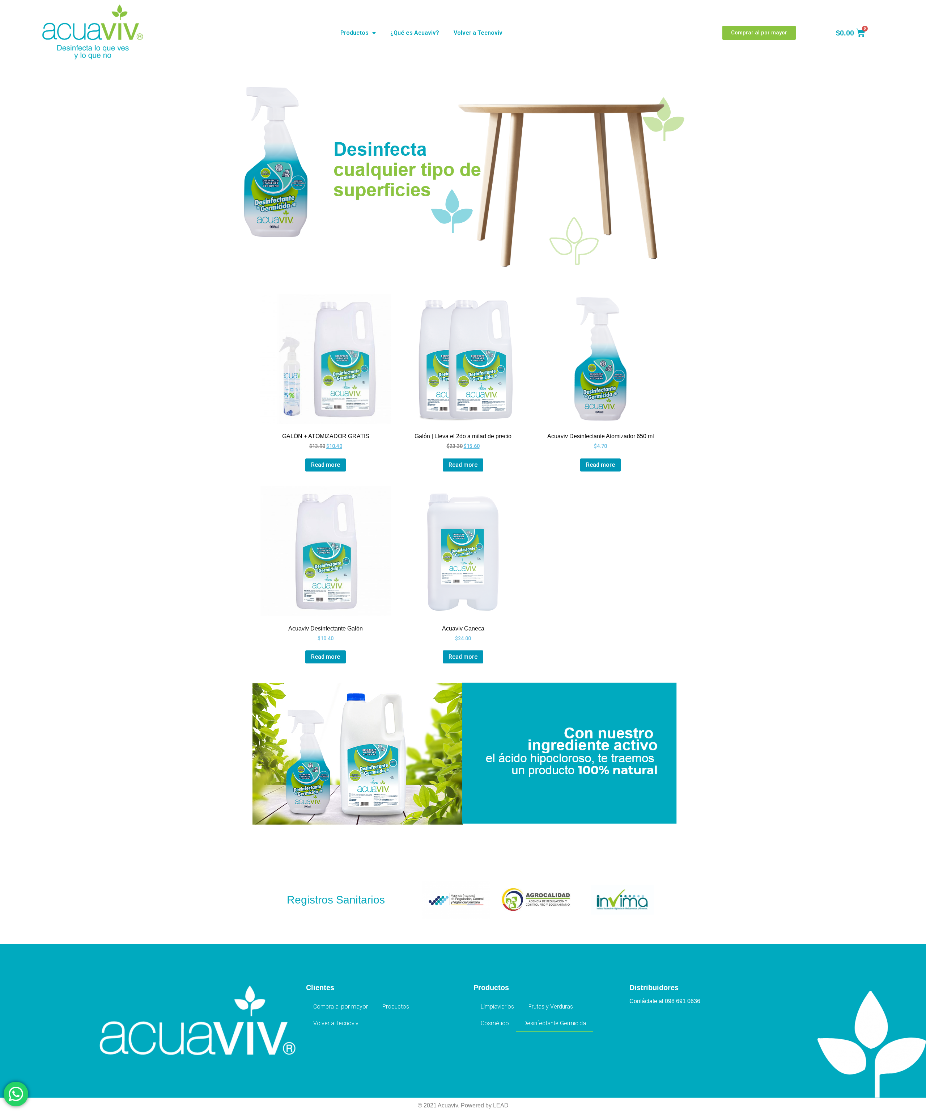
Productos (354, 32)
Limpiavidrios (497, 1006)
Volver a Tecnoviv (478, 32)
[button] (759, 33)
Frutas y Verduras (550, 1006)
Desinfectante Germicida (554, 1023)
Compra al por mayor (340, 1006)
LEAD (501, 1105)
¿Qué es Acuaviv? (414, 32)
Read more (325, 464)
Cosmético (495, 1023)
